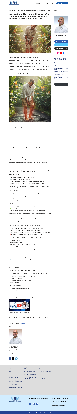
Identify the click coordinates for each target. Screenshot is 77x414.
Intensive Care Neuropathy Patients (45, 371)
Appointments (24, 323)
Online (40, 368)
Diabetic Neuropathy (12, 378)
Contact (56, 368)
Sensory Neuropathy (12, 380)
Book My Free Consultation (62, 3)
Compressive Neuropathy (13, 384)
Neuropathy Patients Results (44, 378)
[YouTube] (61, 53)
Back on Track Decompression (29, 378)
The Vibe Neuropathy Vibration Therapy (31, 377)
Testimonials (47, 3)
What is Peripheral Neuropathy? (14, 377)
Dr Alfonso (10, 368)
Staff (9, 370)
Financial (40, 370)
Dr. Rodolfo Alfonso (37, 3)
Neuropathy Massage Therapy (29, 380)
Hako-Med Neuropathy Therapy (29, 371)
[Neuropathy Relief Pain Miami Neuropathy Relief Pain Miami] (14, 3)
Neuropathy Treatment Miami (20, 321)
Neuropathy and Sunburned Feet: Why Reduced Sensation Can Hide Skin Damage (61, 68)
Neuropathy (11, 385)
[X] (13, 358)
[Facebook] (10, 358)
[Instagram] (58, 53)
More (61, 84)
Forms (43, 368)
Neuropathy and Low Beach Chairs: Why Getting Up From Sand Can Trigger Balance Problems (61, 73)
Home (10, 10)
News (10, 371)
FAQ (43, 3)
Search (55, 10)
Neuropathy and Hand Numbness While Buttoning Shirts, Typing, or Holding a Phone (60, 64)
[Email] (16, 358)
